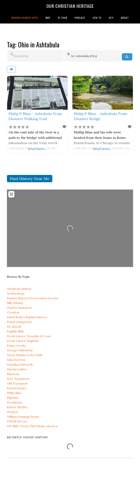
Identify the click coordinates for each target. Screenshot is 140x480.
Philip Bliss (14, 393)
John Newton (16, 360)
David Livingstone (19, 322)
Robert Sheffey (17, 407)
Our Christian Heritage (70, 6)
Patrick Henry (16, 388)
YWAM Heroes (17, 421)
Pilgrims (12, 397)
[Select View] (11, 69)
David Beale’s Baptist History (27, 317)
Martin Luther (17, 369)
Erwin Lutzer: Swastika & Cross (29, 336)
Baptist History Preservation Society (32, 298)
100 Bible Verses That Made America (32, 426)
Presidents (14, 402)
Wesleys (12, 412)
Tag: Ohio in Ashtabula (33, 44)
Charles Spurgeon (19, 307)
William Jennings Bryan (23, 416)
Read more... (37, 149)
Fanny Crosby (16, 345)
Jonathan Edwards (20, 364)
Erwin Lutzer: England (22, 341)
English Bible (15, 331)
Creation (13, 312)
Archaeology (15, 293)
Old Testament (17, 383)
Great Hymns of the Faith (24, 355)
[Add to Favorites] (64, 126)
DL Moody (14, 326)
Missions (13, 374)
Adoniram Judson (19, 288)
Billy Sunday (15, 303)
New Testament (18, 379)
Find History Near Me (29, 178)
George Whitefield (19, 350)
